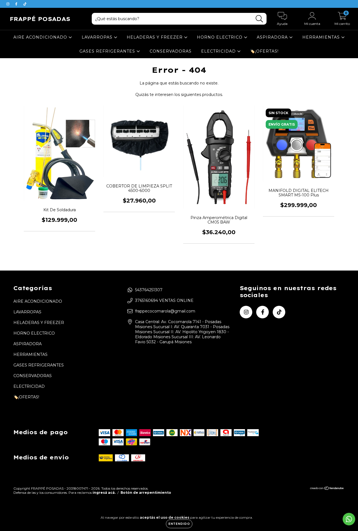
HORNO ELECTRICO (220, 37)
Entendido (179, 524)
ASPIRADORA (273, 37)
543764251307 (148, 289)
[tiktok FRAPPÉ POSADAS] (25, 3)
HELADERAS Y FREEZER (155, 37)
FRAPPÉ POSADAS (40, 18)
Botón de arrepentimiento (146, 492)
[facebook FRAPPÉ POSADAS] (17, 3)
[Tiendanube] (327, 489)
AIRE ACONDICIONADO (41, 37)
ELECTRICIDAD (219, 51)
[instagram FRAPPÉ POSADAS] (8, 3)
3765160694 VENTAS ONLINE (164, 300)
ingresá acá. (104, 492)
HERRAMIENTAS (321, 37)
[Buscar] (259, 18)
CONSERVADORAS (171, 51)
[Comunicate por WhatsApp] (349, 519)
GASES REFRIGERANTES (107, 51)
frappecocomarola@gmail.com (165, 311)
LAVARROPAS (98, 37)
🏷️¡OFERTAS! (264, 51)
